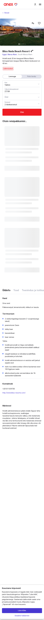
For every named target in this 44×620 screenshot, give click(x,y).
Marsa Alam (12, 54)
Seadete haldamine (22, 616)
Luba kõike (22, 611)
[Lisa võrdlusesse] (33, 23)
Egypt (4, 54)
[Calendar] (22, 90)
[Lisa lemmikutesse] (39, 23)
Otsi (22, 112)
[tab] (6, 290)
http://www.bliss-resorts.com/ (14, 393)
